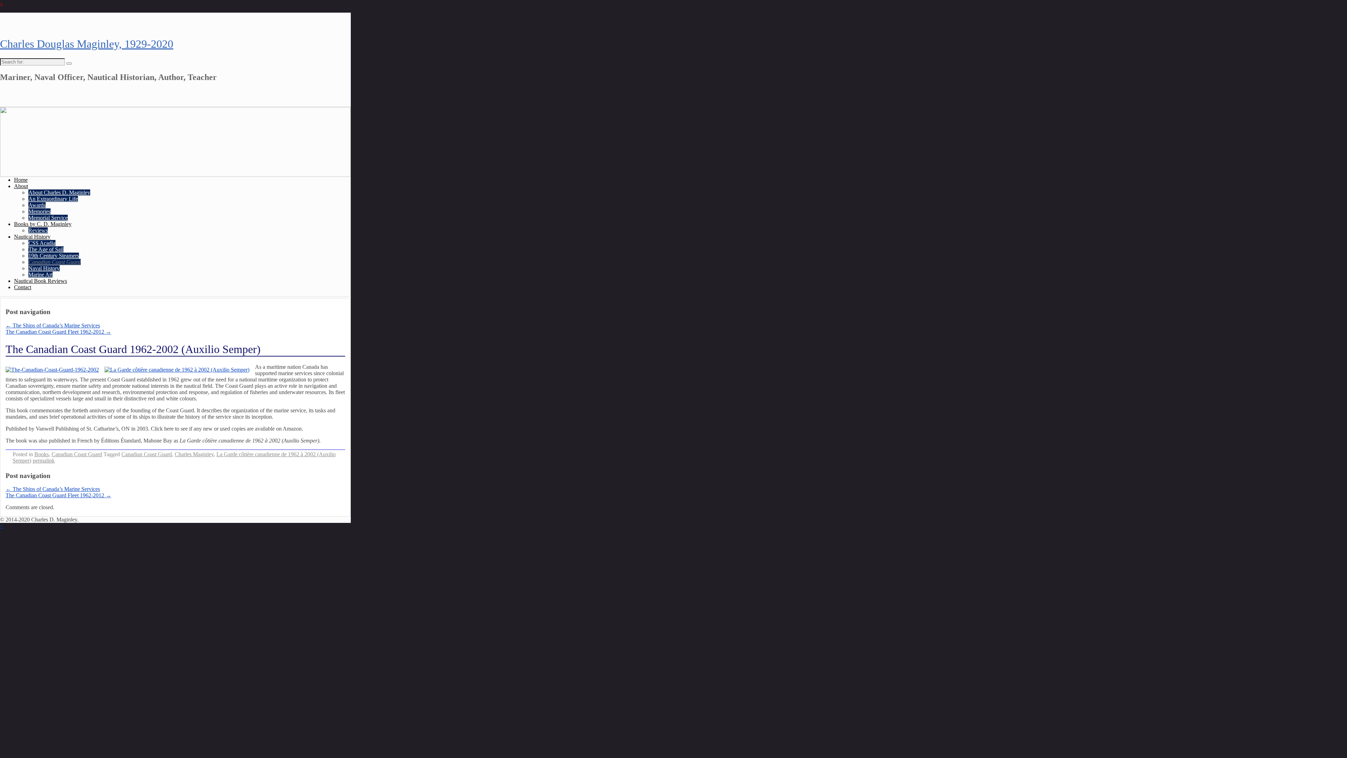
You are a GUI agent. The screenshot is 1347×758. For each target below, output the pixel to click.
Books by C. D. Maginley (43, 224)
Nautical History (32, 237)
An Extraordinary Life (53, 199)
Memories (39, 211)
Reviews (38, 230)
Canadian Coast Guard (54, 262)
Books (41, 454)
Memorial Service (48, 218)
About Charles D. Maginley (59, 192)
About (21, 186)
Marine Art (40, 275)
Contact (22, 287)
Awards (37, 205)
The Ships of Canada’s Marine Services (53, 325)
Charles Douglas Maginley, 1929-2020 (86, 44)
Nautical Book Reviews (40, 281)
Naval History (44, 268)
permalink (44, 461)
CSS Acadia (41, 243)
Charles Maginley (194, 454)
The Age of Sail (45, 249)
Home (21, 180)
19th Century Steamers (53, 256)
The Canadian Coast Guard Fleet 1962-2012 (58, 332)
